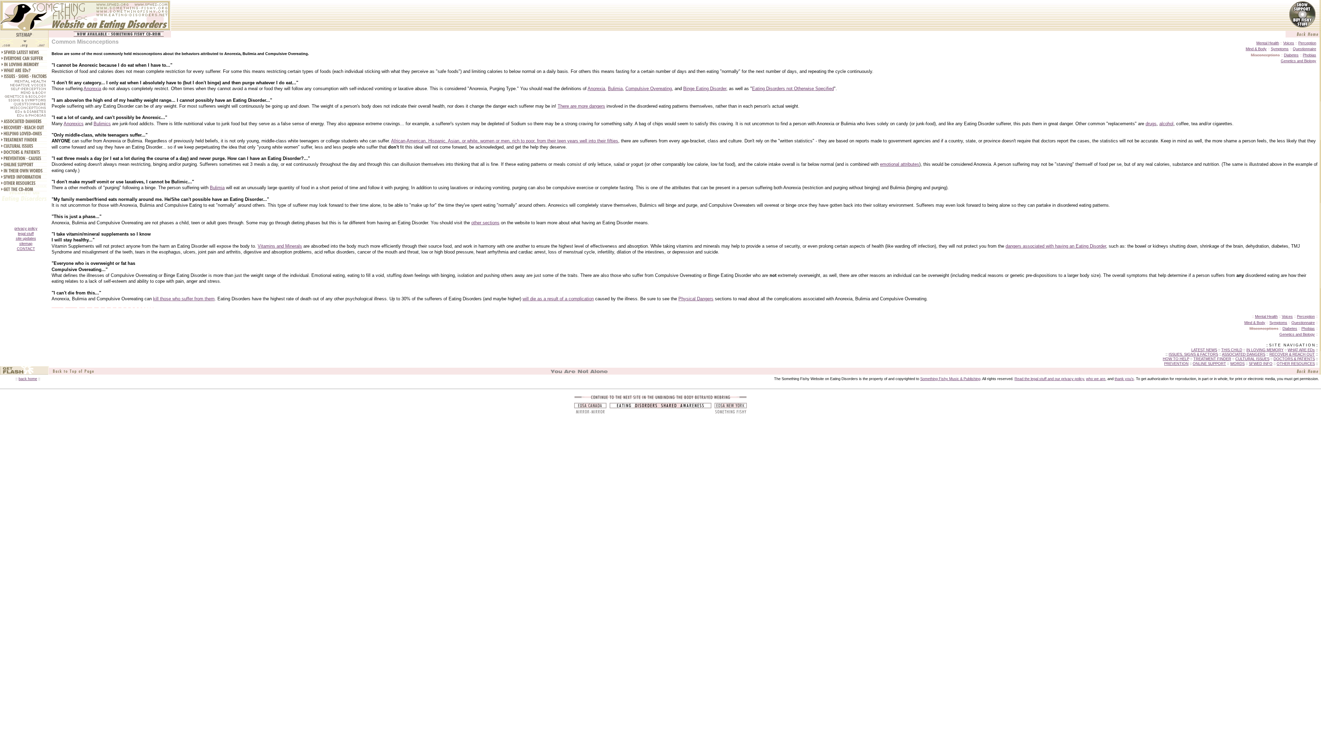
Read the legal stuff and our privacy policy (1049, 379)
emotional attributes (899, 164)
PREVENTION (1176, 364)
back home (28, 379)
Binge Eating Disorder (704, 88)
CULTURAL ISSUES (1252, 359)
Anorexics (74, 123)
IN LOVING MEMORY (1265, 350)
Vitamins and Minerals (280, 246)
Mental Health (1267, 43)
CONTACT (26, 249)
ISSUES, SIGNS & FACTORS (1193, 354)
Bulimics (102, 123)
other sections (485, 222)
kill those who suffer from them (184, 298)
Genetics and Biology (1298, 61)
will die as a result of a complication (558, 298)
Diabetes (1291, 55)
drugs (1151, 123)
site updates (26, 238)
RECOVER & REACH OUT (1292, 354)
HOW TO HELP (1176, 359)
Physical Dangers (695, 298)
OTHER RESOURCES (1296, 364)
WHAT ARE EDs (1301, 350)
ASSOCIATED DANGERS (1243, 354)
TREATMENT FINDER (1212, 359)
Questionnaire (1304, 49)
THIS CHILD (1231, 350)
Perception (1307, 43)
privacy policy (25, 228)
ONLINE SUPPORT (1209, 364)
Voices (1288, 43)
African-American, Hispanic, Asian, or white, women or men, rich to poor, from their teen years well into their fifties (504, 140)
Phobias (1309, 55)
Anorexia (92, 88)
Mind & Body (1256, 49)
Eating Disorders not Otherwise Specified (793, 88)
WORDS (1237, 364)
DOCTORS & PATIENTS (1294, 359)
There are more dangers (581, 106)
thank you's (1124, 379)
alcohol (1166, 123)
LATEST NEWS (1204, 350)
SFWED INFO (1260, 364)
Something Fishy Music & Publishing (950, 379)
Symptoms (1280, 49)
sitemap (25, 243)
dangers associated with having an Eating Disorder (1056, 246)
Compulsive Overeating (648, 88)
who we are (1095, 379)
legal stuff (26, 233)
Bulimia (615, 88)
